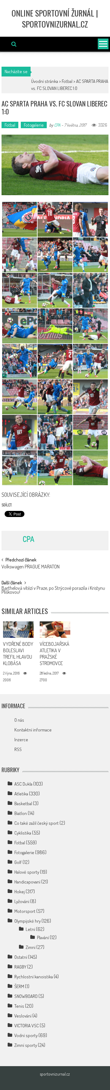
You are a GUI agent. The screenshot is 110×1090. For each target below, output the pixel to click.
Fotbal (67, 81)
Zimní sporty (25, 1045)
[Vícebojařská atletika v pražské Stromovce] (55, 629)
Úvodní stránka (44, 81)
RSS (18, 749)
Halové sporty (26, 872)
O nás (19, 720)
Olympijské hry (27, 921)
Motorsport (24, 911)
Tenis (19, 1006)
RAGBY (20, 967)
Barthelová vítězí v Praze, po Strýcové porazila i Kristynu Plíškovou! (53, 590)
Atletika (21, 794)
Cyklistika (22, 833)
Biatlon (20, 813)
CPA (57, 125)
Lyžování (21, 901)
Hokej (19, 892)
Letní (30, 929)
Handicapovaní (27, 882)
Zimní (30, 947)
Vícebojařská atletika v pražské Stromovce (54, 653)
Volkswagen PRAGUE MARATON (31, 567)
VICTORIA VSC (26, 1026)
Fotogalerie (34, 125)
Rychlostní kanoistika (33, 977)
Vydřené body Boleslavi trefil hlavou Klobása (18, 653)
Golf (18, 862)
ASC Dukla (23, 784)
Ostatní (20, 957)
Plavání (43, 937)
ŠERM (19, 986)
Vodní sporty (26, 1035)
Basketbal (23, 803)
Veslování (22, 1016)
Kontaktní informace (33, 730)
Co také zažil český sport (36, 823)
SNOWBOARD (26, 996)
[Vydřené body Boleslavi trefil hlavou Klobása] (18, 629)
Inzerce (21, 739)
